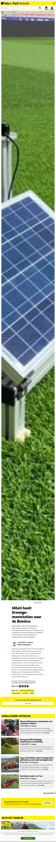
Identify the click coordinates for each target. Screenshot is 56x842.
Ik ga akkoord (28, 838)
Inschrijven (47, 803)
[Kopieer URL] (28, 686)
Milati (32, 693)
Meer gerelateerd (49, 793)
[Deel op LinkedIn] (25, 686)
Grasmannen (16, 693)
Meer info (30, 835)
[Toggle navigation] (54, 3)
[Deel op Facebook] (23, 686)
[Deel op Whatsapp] (20, 686)
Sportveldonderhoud (27, 691)
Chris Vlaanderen (25, 645)
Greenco (25, 693)
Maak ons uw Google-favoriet (24, 682)
